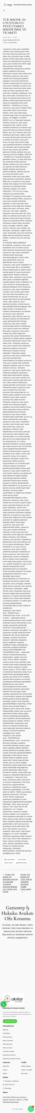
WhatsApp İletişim (10, 1021)
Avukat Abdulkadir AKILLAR (11, 40)
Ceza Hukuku (13, 42)
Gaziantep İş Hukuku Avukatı (23, 4)
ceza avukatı (22, 859)
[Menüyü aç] (4, 10)
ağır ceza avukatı (9, 859)
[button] (31, 1109)
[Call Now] (3, 1004)
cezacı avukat (8, 862)
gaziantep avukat (21, 862)
